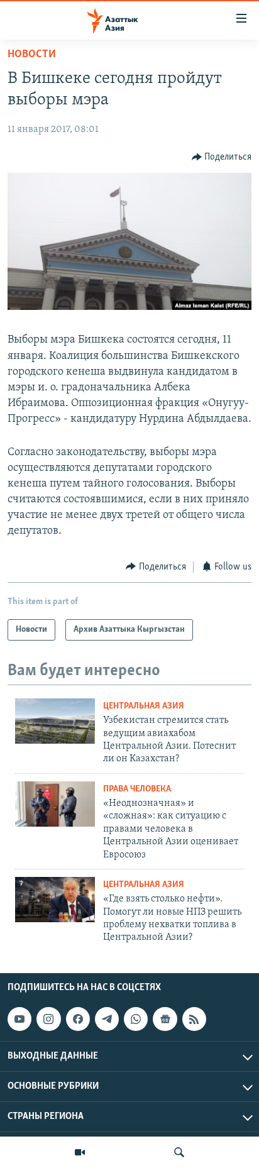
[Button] (222, 157)
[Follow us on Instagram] (48, 1019)
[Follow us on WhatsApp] (136, 1019)
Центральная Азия (143, 706)
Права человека (137, 789)
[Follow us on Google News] (165, 1019)
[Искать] (179, 1152)
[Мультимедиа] (80, 1152)
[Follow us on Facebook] (78, 1019)
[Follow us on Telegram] (107, 1019)
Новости (32, 54)
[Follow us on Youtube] (19, 1019)
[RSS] (194, 1019)
